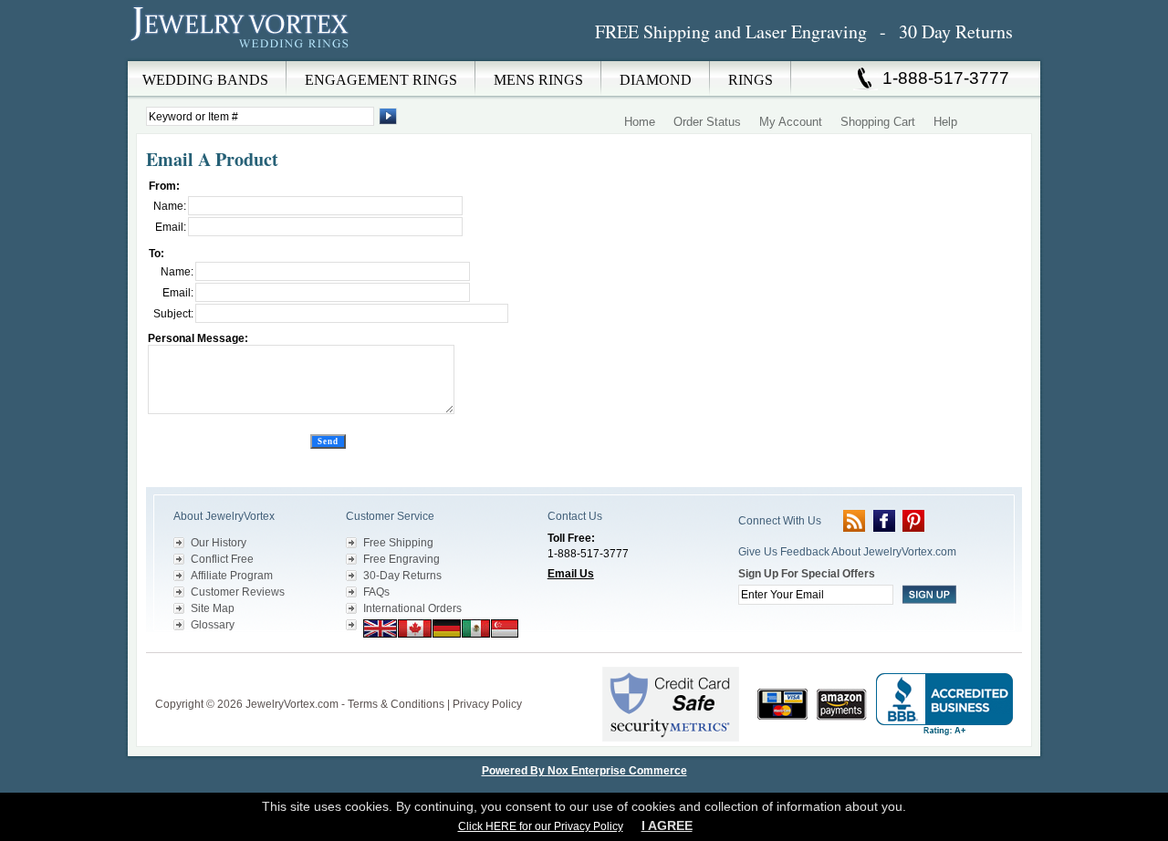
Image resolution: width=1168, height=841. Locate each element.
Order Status (707, 122)
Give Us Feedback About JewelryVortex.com (847, 551)
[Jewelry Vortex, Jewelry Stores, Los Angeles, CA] (944, 704)
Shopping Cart (877, 122)
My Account (790, 122)
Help (945, 122)
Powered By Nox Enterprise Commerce (584, 770)
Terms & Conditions (396, 704)
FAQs (376, 592)
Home (639, 122)
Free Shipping (398, 542)
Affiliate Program (232, 575)
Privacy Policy (487, 704)
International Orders (412, 608)
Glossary (213, 624)
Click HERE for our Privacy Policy (540, 826)
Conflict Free (222, 559)
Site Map (213, 608)
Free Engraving (401, 559)
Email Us (571, 573)
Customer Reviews (238, 592)
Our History (218, 542)
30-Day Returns (402, 575)
